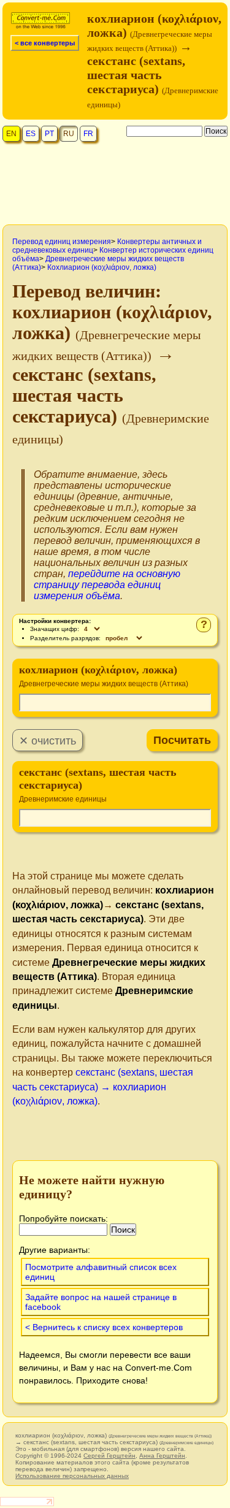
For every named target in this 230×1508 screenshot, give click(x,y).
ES (31, 133)
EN (11, 133)
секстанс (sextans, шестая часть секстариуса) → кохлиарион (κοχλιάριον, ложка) (102, 1086)
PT (49, 133)
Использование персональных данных (72, 1475)
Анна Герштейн (162, 1455)
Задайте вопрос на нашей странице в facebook (101, 1302)
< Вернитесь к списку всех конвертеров (104, 1327)
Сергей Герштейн (109, 1455)
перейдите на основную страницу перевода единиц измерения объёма (107, 584)
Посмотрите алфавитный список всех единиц (101, 1272)
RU (68, 133)
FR (88, 133)
